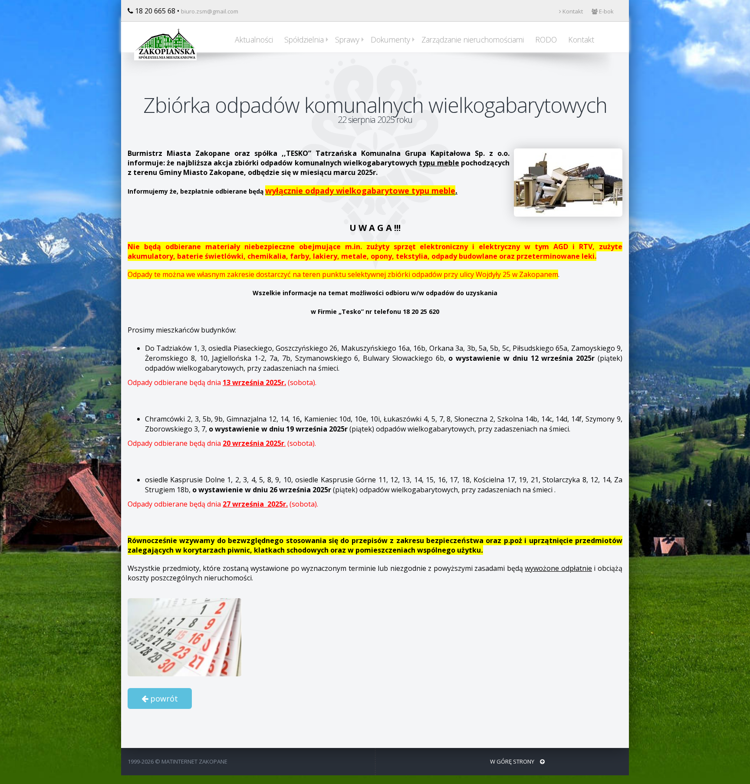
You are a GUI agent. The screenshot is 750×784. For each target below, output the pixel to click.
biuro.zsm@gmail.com (209, 11)
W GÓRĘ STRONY (513, 761)
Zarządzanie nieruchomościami (472, 39)
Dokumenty (390, 39)
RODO (546, 39)
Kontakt (572, 11)
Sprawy (347, 39)
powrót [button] (163, 698)
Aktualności (254, 39)
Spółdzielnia (304, 39)
